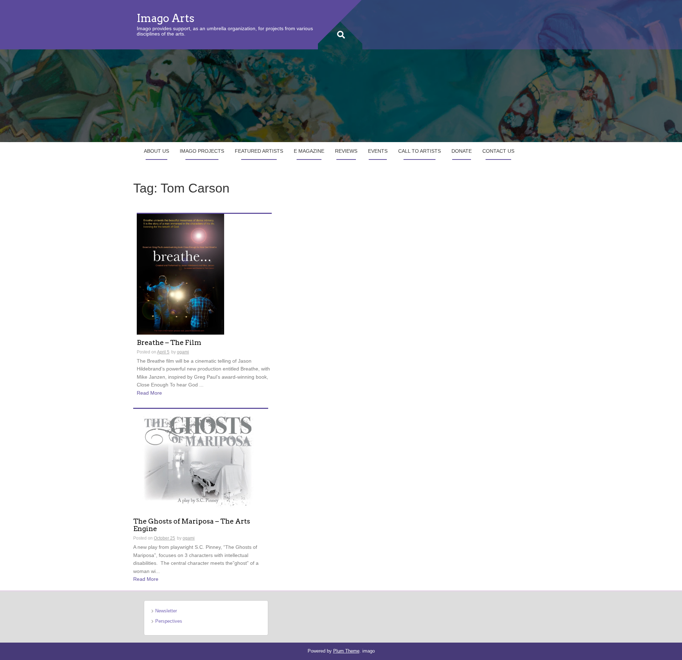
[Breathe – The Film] (180, 274)
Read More (149, 393)
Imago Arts (165, 18)
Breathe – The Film (169, 343)
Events (378, 151)
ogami (183, 352)
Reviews (346, 151)
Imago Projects (202, 151)
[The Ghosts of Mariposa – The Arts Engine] (200, 461)
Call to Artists (419, 151)
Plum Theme (346, 651)
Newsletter (166, 610)
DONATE (461, 151)
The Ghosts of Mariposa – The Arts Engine (191, 525)
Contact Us (498, 151)
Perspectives (168, 621)
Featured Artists (259, 151)
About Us (156, 151)
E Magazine (309, 151)
